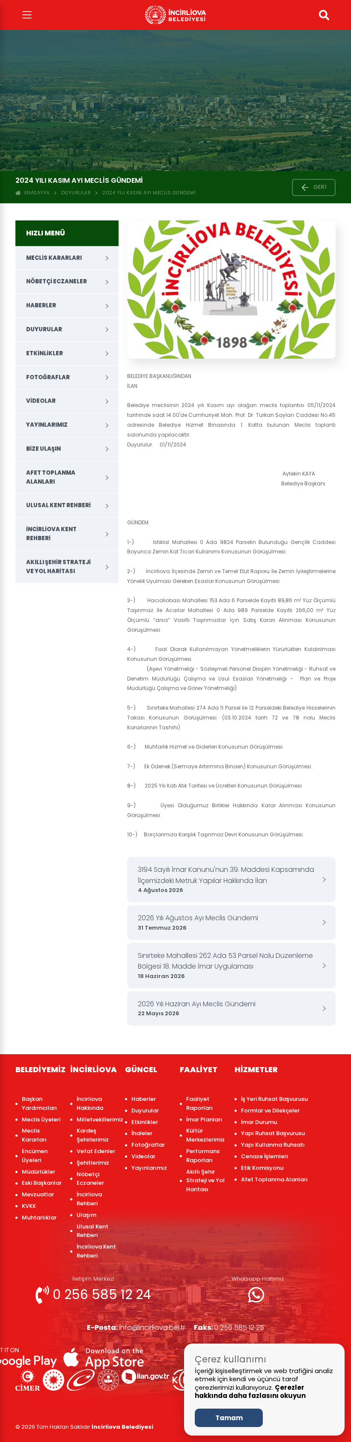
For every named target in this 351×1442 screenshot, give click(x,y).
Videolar (41, 401)
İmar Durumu (259, 1122)
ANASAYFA (35, 192)
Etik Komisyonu (262, 1168)
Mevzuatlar (38, 1194)
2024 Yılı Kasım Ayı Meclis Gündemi (149, 192)
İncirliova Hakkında (90, 1103)
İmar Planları (204, 1119)
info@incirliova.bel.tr (136, 1327)
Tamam (229, 1417)
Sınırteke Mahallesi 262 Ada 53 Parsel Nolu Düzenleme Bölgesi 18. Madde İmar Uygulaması (225, 965)
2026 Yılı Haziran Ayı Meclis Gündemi (197, 1008)
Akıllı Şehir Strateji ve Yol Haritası (58, 566)
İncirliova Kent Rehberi (51, 533)
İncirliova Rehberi (89, 1198)
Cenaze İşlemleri (264, 1156)
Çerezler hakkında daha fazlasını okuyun (250, 1391)
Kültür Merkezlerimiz (205, 1135)
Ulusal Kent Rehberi (58, 505)
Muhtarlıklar (39, 1217)
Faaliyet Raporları (199, 1103)
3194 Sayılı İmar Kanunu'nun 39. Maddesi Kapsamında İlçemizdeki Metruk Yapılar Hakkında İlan (226, 879)
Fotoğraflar (48, 377)
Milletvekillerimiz (96, 1119)
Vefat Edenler (96, 1151)
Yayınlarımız (47, 425)
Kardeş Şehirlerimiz (93, 1135)
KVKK (29, 1206)
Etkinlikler (44, 353)
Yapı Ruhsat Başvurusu (273, 1133)
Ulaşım (86, 1215)
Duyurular (76, 192)
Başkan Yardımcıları (39, 1103)
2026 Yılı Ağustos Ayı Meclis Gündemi (198, 922)
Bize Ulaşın (43, 449)
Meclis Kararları (54, 258)
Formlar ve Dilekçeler (270, 1110)
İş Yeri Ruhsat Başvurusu (274, 1099)
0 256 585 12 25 (229, 1327)
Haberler (41, 305)
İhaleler (141, 1133)
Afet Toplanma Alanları (50, 477)
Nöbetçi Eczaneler (56, 281)
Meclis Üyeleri (41, 1119)
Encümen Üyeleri (35, 1155)
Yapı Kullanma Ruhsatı (273, 1145)
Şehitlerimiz (93, 1163)
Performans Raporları (203, 1155)
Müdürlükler (38, 1172)
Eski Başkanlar (42, 1183)
